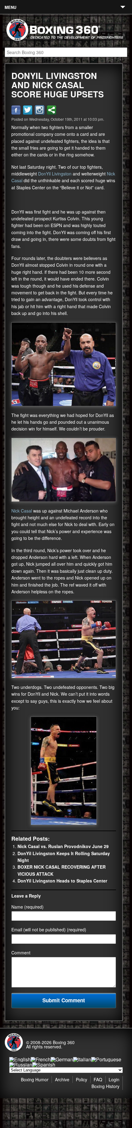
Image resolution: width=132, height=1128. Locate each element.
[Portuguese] (106, 1059)
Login (114, 1079)
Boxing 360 (64, 1042)
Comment (20, 952)
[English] (20, 1059)
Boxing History (105, 1086)
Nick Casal (21, 511)
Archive (62, 1079)
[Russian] (20, 1064)
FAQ (98, 1079)
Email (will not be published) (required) (48, 929)
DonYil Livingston (55, 174)
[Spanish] (43, 1064)
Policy (81, 1079)
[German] (62, 1059)
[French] (41, 1059)
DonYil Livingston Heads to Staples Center (62, 881)
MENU (10, 7)
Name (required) (27, 907)
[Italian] (82, 1059)
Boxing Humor (35, 1079)
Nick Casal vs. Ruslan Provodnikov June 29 (63, 846)
